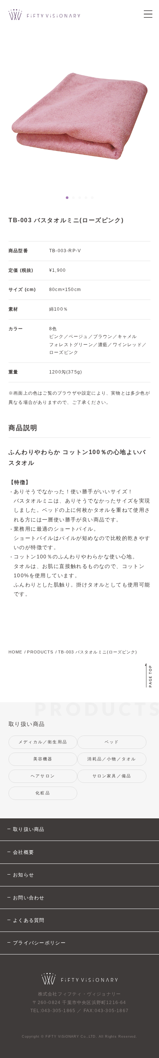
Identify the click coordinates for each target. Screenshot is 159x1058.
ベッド (112, 742)
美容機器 (43, 759)
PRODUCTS (40, 652)
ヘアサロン (43, 776)
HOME (15, 652)
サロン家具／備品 (112, 776)
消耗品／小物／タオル (111, 759)
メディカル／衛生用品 (42, 742)
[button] (67, 197)
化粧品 (42, 793)
